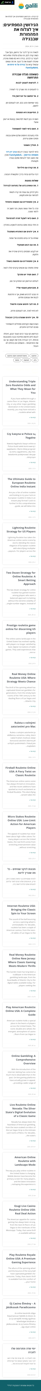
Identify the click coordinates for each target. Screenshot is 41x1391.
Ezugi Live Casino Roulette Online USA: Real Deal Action (22, 1209)
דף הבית (35, 16)
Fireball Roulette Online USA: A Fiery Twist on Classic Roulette (20, 771)
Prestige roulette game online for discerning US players (21, 628)
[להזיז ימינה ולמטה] (3, 3)
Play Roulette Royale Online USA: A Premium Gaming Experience (21, 1258)
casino (33, 356)
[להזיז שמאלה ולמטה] (1, 3)
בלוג (35, 360)
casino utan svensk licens (17, 356)
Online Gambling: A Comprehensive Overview (24, 1059)
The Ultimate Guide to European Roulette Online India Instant (22, 482)
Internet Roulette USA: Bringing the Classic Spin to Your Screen (21, 909)
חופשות (26, 360)
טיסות (17, 360)
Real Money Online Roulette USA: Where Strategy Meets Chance (21, 677)
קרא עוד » (32, 417)
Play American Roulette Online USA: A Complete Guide (21, 1010)
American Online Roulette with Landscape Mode (25, 1160)
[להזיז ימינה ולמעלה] (3, 1)
